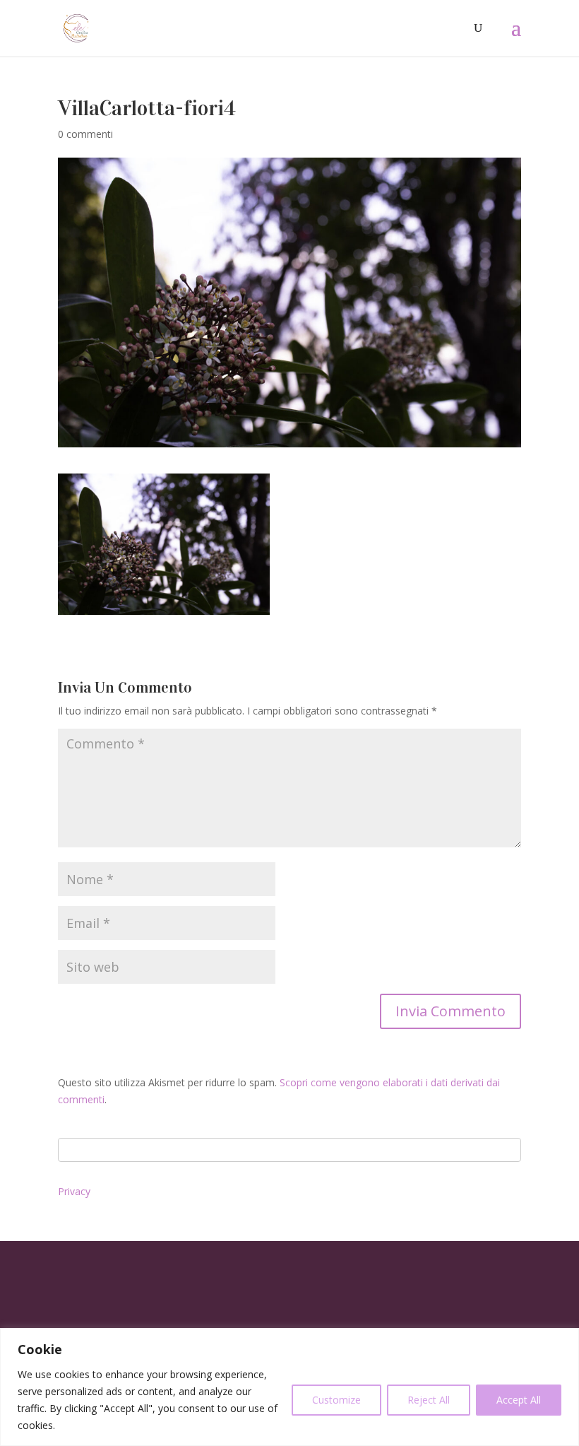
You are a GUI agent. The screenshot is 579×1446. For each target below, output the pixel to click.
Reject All (428, 1399)
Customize (336, 1399)
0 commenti (85, 134)
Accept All (518, 1399)
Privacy (74, 1191)
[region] (289, 1387)
